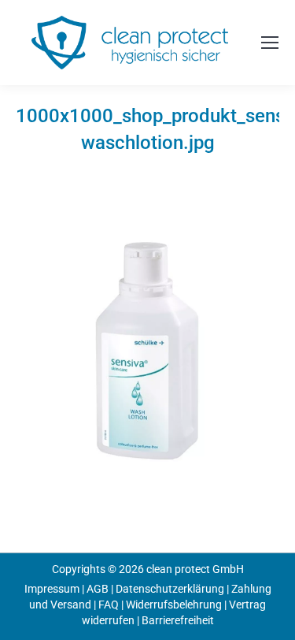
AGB (98, 588)
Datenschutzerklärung (170, 588)
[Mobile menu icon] (269, 42)
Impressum (51, 588)
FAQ (108, 604)
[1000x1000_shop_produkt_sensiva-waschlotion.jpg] (147, 350)
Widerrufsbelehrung (174, 604)
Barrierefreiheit (178, 620)
